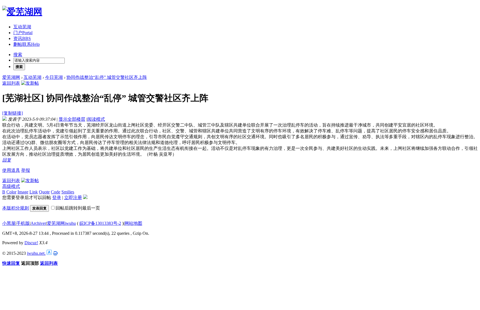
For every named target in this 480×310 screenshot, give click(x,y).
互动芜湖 (22, 26)
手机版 (23, 223)
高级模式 (11, 186)
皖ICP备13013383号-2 (100, 223)
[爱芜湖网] (22, 12)
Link (33, 192)
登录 (56, 197)
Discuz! (31, 242)
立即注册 (73, 197)
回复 (6, 160)
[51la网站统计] (49, 253)
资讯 (22, 38)
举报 (25, 170)
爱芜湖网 (11, 77)
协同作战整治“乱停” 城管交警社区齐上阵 (106, 77)
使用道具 (11, 170)
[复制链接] (12, 113)
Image (23, 192)
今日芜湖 (54, 77)
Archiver (38, 223)
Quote (44, 192)
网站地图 (133, 223)
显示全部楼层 (72, 119)
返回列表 (11, 83)
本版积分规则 (15, 208)
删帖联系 (26, 44)
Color (11, 192)
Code (55, 192)
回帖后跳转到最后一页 (78, 208)
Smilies (67, 192)
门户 (22, 32)
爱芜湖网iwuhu (61, 223)
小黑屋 (9, 223)
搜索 (17, 54)
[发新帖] (30, 83)
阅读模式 (96, 119)
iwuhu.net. (36, 253)
